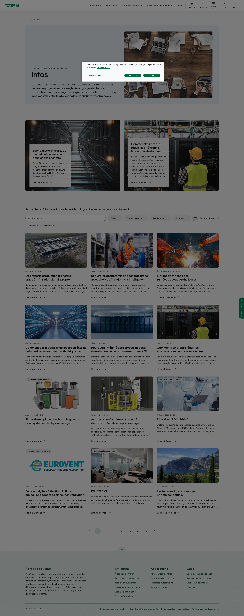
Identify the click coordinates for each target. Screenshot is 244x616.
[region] (123, 72)
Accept (152, 75)
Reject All (133, 75)
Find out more (103, 67)
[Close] (160, 64)
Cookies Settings (94, 75)
